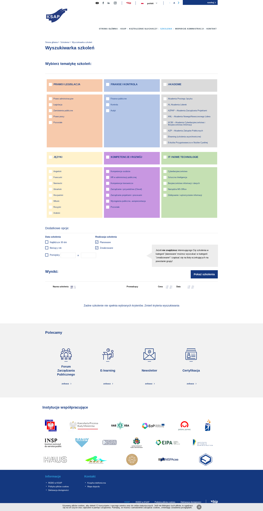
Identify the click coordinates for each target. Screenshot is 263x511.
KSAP (123, 29)
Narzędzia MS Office (177, 189)
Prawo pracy (58, 116)
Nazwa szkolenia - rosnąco (72, 287)
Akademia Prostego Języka (180, 99)
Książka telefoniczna (96, 483)
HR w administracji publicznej (124, 177)
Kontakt (212, 29)
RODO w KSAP (55, 483)
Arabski (56, 213)
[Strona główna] (57, 16)
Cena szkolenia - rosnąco (167, 287)
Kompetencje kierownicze (122, 183)
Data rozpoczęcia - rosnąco (189, 287)
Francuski (57, 177)
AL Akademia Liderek (177, 104)
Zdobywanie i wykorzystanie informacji (185, 195)
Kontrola (114, 104)
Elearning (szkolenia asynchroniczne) (184, 136)
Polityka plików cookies (58, 486)
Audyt (113, 110)
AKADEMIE (174, 84)
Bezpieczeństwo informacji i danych (184, 183)
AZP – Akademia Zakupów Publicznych (185, 131)
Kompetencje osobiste (120, 171)
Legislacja (57, 104)
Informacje (53, 476)
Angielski (57, 171)
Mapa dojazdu (93, 486)
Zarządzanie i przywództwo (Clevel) (126, 189)
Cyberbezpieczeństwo (177, 171)
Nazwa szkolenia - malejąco (75, 287)
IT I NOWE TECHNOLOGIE (183, 157)
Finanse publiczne (119, 99)
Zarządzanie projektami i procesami (126, 195)
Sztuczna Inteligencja (177, 177)
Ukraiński (57, 189)
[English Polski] (154, 3)
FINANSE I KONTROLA (124, 84)
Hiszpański (58, 195)
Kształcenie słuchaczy (143, 29)
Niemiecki (57, 183)
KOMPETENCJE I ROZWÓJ (126, 157)
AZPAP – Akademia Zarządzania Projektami (187, 110)
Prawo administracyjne (63, 99)
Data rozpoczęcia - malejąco (192, 287)
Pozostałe (57, 122)
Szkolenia (166, 29)
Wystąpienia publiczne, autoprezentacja (128, 201)
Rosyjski (57, 207)
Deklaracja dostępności (58, 490)
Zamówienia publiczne (63, 110)
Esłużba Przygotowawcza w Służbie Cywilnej (188, 142)
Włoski (56, 201)
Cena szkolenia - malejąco (171, 287)
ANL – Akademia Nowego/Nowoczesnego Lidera (189, 116)
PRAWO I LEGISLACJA (67, 84)
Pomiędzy (55, 255)
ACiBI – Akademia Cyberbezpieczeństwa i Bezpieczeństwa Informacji (186, 123)
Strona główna (108, 29)
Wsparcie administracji (189, 29)
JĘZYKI (58, 157)
